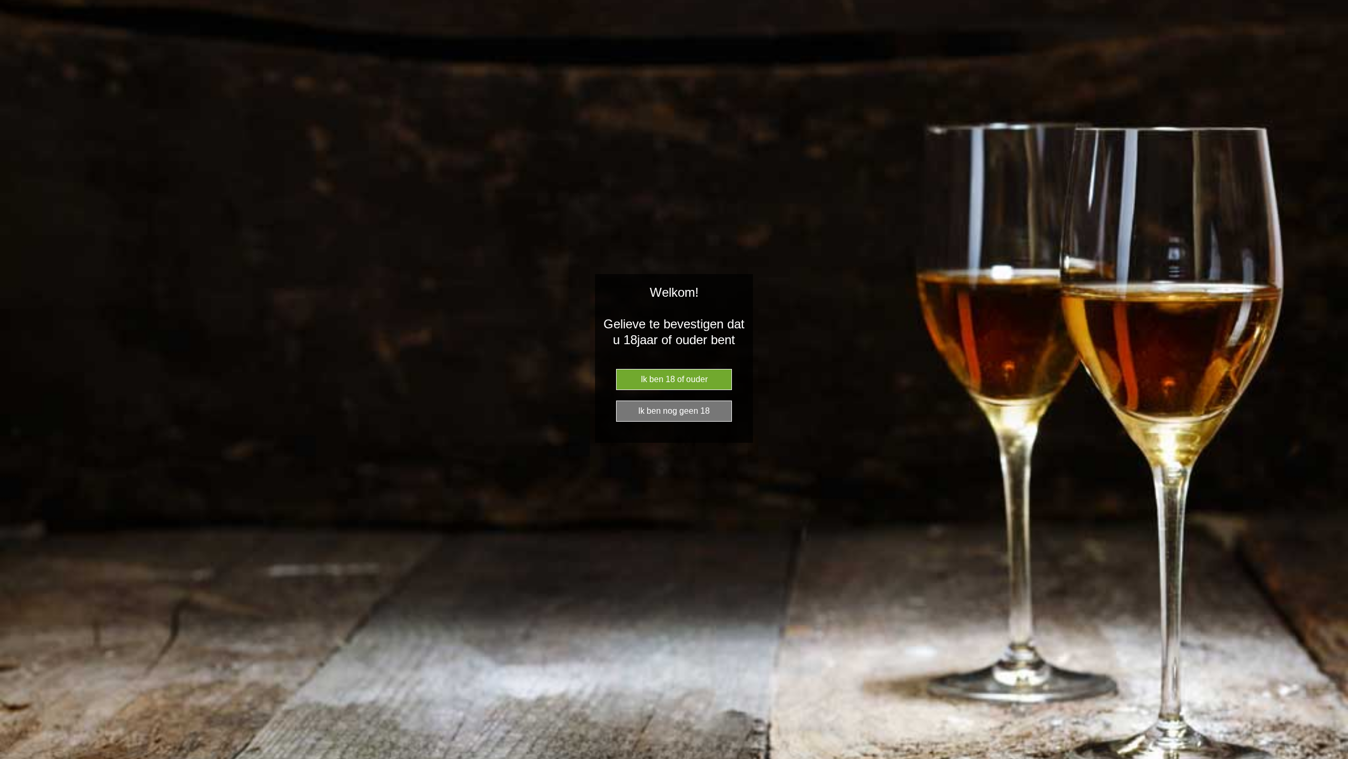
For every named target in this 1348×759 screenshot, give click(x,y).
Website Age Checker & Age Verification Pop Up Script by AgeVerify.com (1334, 756)
